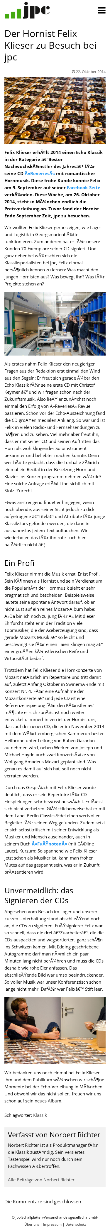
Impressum (52, 1224)
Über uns (31, 1224)
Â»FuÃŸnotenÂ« (49, 844)
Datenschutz (75, 1224)
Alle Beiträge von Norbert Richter (41, 1180)
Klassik (40, 1115)
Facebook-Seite (83, 187)
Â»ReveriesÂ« (40, 173)
